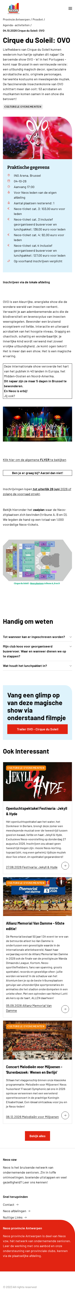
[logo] (13, 8)
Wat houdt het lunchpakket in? (25, 666)
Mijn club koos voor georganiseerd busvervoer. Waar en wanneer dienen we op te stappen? (34, 651)
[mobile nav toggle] (69, 8)
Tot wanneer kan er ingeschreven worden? (34, 637)
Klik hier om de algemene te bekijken (34, 460)
